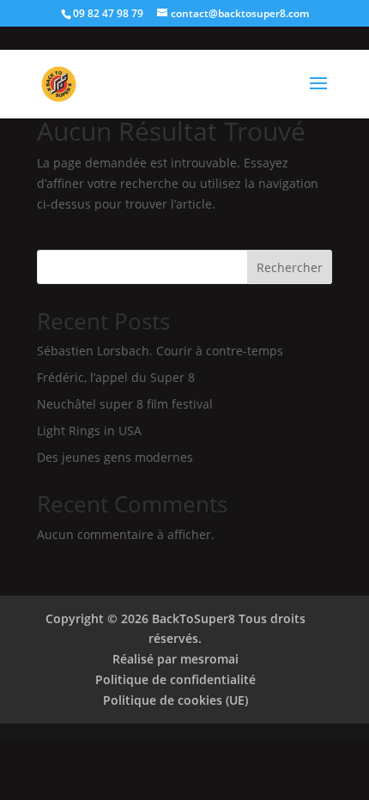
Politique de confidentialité (175, 679)
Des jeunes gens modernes (115, 457)
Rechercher (290, 267)
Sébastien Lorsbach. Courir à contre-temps (160, 350)
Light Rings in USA (89, 430)
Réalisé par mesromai (175, 659)
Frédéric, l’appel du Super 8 (116, 377)
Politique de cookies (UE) (175, 700)
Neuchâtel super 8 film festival (125, 404)
